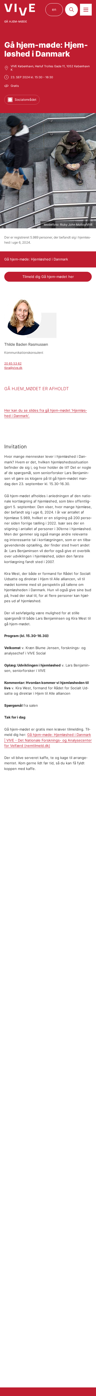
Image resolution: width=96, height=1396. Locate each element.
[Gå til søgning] (71, 9)
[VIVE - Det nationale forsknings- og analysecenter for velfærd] (19, 10)
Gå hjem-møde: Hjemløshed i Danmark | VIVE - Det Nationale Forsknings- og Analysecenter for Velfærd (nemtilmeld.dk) (48, 740)
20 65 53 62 (13, 363)
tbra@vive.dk (13, 368)
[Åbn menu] (86, 10)
